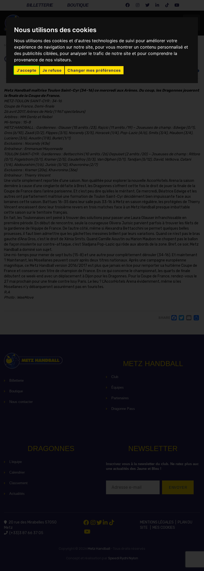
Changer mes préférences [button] (94, 70)
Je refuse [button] (52, 70)
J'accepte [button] (26, 70)
